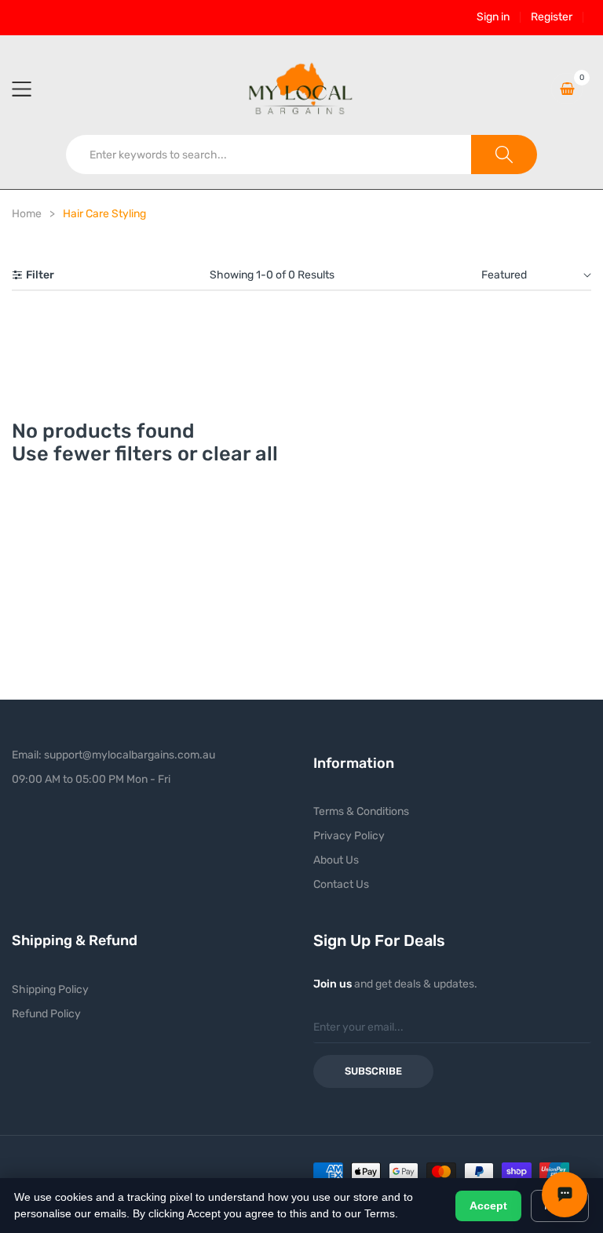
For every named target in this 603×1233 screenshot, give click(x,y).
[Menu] (31, 88)
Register (551, 17)
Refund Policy (46, 1013)
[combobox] (269, 154)
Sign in (493, 17)
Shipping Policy (50, 989)
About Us (336, 860)
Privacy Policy (349, 835)
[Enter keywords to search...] (504, 154)
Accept (488, 1205)
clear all (240, 453)
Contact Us (341, 884)
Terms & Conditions (361, 811)
